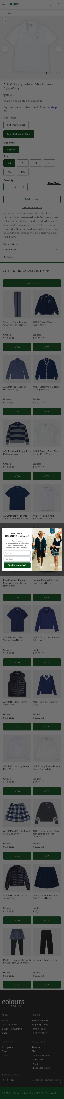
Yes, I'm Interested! (17, 565)
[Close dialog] (59, 530)
